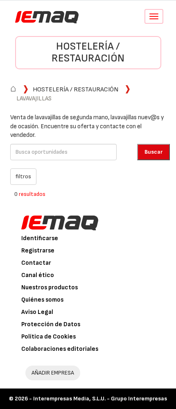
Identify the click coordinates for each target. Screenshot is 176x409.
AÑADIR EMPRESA (53, 372)
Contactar (36, 263)
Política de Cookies (48, 337)
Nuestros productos (49, 287)
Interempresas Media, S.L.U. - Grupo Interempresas (100, 398)
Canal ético (37, 275)
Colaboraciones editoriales (59, 349)
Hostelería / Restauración (88, 52)
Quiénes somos (42, 300)
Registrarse (37, 250)
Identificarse (39, 238)
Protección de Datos (50, 324)
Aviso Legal (37, 312)
